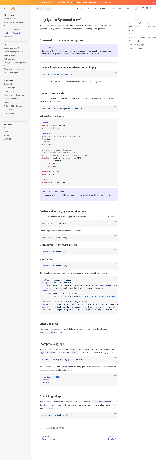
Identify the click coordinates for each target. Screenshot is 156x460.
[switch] (136, 8)
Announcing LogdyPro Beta (57, 2)
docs (54, 51)
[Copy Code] (114, 74)
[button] (15, 15)
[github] (143, 8)
